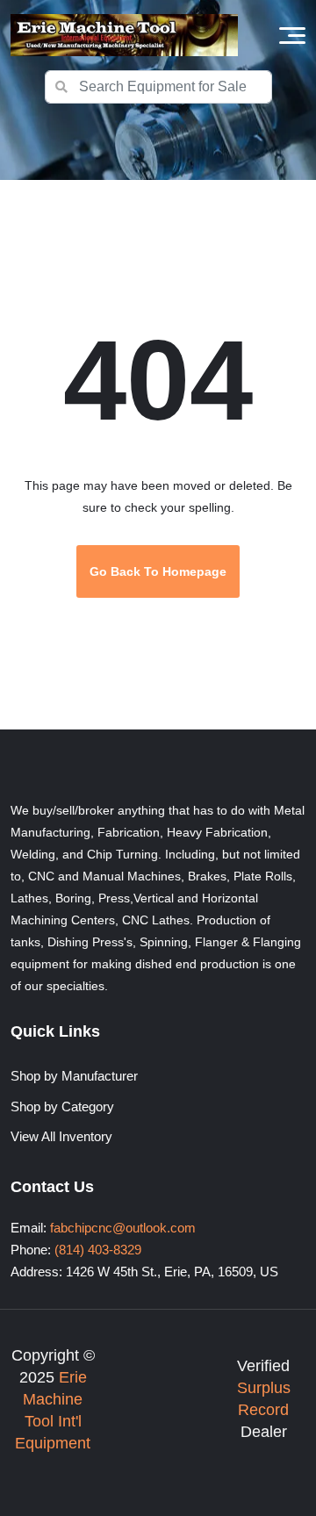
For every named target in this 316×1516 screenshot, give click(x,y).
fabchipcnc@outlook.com (123, 1227)
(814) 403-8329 (97, 1249)
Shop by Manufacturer (74, 1075)
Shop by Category (62, 1106)
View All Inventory (61, 1136)
